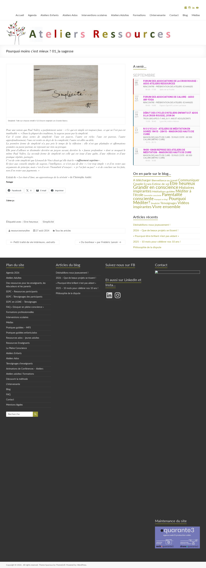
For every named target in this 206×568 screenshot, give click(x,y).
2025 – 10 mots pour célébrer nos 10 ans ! (157, 241)
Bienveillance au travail (165, 180)
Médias (196, 15)
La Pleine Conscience (16, 348)
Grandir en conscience (155, 187)
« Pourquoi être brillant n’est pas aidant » (156, 236)
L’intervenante (157, 15)
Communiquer (188, 180)
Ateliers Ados (70, 15)
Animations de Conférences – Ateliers (24, 369)
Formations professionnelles (20, 312)
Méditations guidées (163, 191)
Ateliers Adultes (120, 15)
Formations (139, 15)
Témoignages (168, 203)
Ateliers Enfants (50, 15)
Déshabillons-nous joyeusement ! (151, 225)
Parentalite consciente (152, 195)
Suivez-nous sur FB (120, 265)
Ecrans (147, 184)
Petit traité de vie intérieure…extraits (32, 242)
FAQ (8, 394)
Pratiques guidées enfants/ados (21, 333)
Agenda (32, 15)
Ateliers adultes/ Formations (20, 374)
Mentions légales (14, 405)
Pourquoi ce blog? (161, 199)
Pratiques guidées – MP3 (18, 328)
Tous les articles (63, 231)
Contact (174, 15)
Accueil (20, 15)
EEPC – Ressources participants (21, 292)
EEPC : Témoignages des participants (24, 297)
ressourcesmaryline (20, 231)
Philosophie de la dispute (147, 247)
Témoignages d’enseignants (19, 364)
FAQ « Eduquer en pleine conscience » (25, 307)
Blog (185, 15)
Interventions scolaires (94, 15)
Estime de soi (160, 184)
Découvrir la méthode (17, 379)
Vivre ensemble (166, 207)
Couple (138, 184)
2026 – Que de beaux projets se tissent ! (155, 230)
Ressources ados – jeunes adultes (22, 338)
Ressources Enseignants (18, 343)
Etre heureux (31, 222)
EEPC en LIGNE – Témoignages (21, 302)
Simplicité (48, 222)
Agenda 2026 (12, 273)
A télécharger (142, 180)
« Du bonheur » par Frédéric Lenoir (100, 242)
